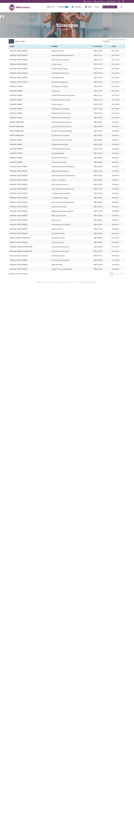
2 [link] (114, 274)
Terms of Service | (81, 282)
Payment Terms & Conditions (67, 282)
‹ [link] (108, 274)
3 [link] (117, 274)
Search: (105, 41)
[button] (49, 46)
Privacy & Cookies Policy (52, 282)
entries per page (19, 41)
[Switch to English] (2, 17)
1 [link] (111, 274)
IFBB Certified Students (91, 282)
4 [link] (120, 274)
